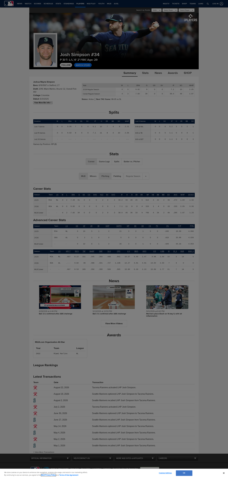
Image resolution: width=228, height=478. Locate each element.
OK (184, 473)
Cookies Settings (165, 473)
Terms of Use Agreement (68, 475)
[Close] (224, 473)
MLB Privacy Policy (48, 475)
